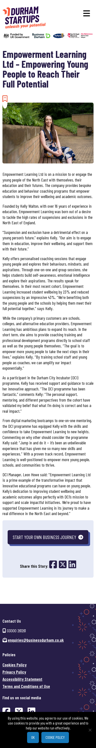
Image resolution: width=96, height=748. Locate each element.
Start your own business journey (44, 537)
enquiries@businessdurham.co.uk (36, 640)
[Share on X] (63, 564)
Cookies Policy (14, 664)
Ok (33, 737)
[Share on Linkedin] (72, 564)
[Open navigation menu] (86, 13)
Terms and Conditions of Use (26, 686)
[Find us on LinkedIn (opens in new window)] (31, 711)
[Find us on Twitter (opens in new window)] (19, 711)
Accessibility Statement (22, 679)
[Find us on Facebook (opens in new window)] (6, 711)
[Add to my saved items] (4, 98)
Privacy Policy (14, 672)
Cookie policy (55, 737)
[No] (89, 729)
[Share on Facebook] (54, 564)
